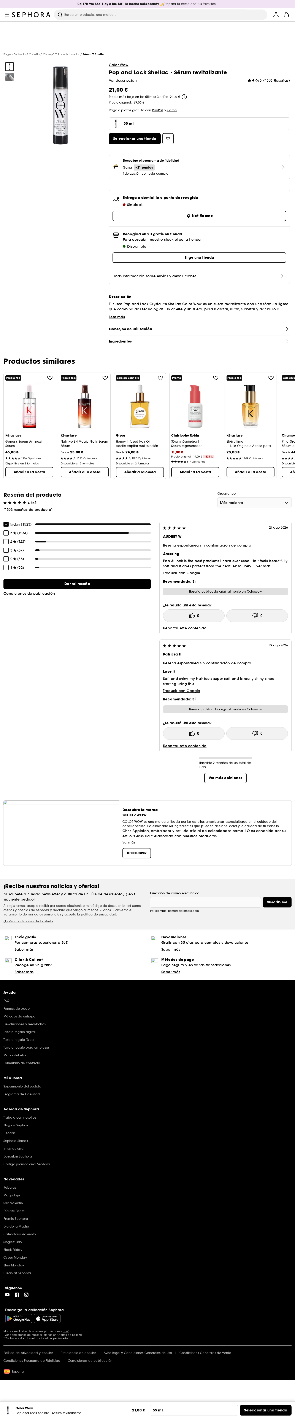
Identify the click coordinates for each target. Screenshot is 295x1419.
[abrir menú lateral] (6, 14)
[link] (77, 584)
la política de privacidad (96, 914)
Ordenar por (227, 494)
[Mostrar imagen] (9, 66)
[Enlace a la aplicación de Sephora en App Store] (47, 1318)
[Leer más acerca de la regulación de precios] (184, 96)
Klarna (172, 110)
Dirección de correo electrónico (174, 893)
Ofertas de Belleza (69, 1334)
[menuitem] (276, 15)
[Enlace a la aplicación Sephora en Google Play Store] (18, 1318)
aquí (65, 1331)
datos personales (48, 914)
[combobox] (254, 502)
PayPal (157, 110)
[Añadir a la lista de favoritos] (49, 378)
